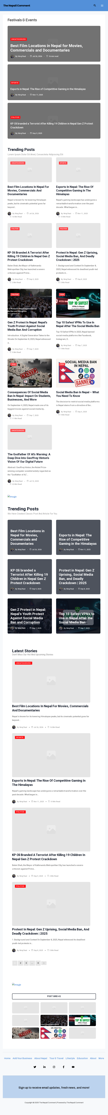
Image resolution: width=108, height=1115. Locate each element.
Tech (62, 294)
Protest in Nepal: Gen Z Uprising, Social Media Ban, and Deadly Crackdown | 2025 (77, 256)
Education (82, 1058)
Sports (14, 83)
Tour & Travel (56, 1058)
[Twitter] (35, 1067)
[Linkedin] (44, 1067)
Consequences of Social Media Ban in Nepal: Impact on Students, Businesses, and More (29, 396)
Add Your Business (22, 1058)
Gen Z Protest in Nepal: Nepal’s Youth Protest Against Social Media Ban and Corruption (27, 326)
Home (7, 1058)
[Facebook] (63, 1067)
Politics (15, 117)
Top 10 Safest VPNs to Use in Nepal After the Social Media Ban (76, 618)
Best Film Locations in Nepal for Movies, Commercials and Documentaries (46, 48)
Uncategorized (18, 39)
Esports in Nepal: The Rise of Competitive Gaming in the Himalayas (48, 89)
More (101, 1058)
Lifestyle (70, 1058)
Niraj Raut (22, 56)
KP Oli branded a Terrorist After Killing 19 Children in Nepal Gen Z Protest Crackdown (29, 256)
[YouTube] (73, 1067)
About (93, 1058)
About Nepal (40, 1058)
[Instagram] (54, 1067)
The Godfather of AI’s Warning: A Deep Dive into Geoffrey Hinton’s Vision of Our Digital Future (29, 458)
